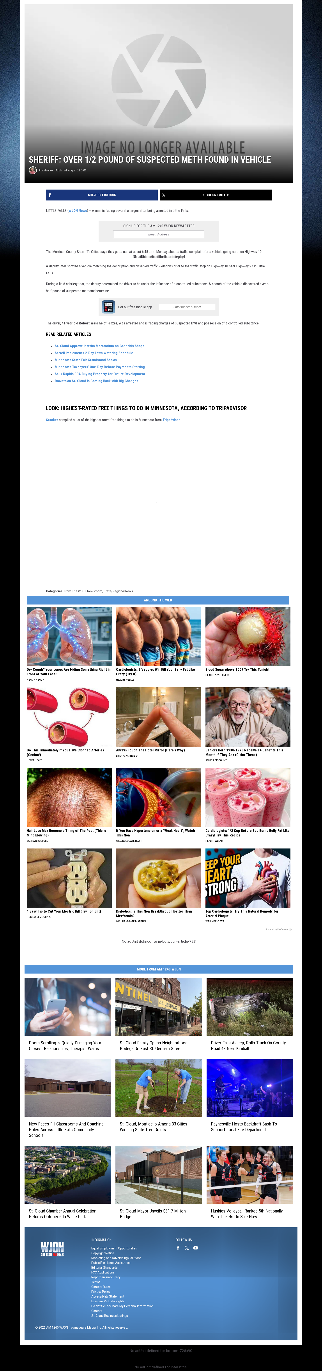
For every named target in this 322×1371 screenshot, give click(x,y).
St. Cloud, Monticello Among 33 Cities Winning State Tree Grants (153, 1126)
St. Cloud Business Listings (109, 1315)
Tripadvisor (171, 420)
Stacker (52, 420)
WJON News (78, 210)
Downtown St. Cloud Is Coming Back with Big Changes (96, 381)
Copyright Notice (102, 1253)
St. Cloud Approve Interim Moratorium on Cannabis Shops (99, 346)
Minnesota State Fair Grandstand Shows (86, 360)
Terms (95, 1282)
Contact (96, 1311)
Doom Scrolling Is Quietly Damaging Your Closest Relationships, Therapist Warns (65, 1045)
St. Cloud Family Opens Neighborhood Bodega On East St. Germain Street (154, 1045)
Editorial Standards (104, 1267)
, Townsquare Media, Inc (84, 1327)
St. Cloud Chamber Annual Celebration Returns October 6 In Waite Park (62, 1213)
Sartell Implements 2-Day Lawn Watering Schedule (94, 353)
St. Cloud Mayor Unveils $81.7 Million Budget (153, 1213)
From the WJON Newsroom (83, 591)
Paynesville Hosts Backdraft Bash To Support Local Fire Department (244, 1126)
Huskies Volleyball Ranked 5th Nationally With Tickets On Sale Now (247, 1213)
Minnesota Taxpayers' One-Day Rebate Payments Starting (100, 367)
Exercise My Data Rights (107, 1301)
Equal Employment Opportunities (114, 1248)
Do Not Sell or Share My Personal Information (122, 1306)
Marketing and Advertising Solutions (116, 1258)
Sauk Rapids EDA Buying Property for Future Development (100, 374)
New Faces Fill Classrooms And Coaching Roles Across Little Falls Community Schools (66, 1129)
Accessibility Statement (107, 1296)
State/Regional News (118, 591)
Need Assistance (119, 1263)
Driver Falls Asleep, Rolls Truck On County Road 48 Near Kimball (248, 1045)
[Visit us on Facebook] (179, 1248)
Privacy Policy (100, 1291)
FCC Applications (103, 1272)
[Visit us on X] (188, 1248)
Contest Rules (101, 1287)
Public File (98, 1263)
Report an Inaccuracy (105, 1277)
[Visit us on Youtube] (197, 1248)
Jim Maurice (46, 170)
